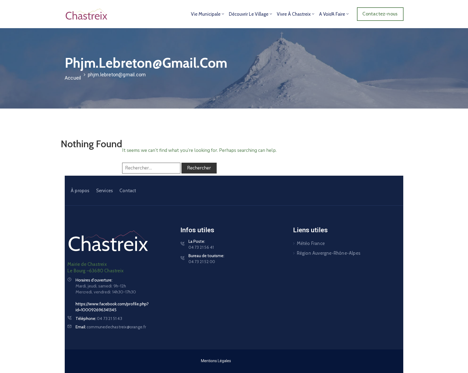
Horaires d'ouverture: (94, 280)
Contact (127, 190)
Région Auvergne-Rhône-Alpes (328, 253)
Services (104, 190)
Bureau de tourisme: (206, 258)
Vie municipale (205, 14)
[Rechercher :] (151, 168)
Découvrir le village (248, 14)
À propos (80, 190)
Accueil (73, 78)
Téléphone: (99, 318)
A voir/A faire (332, 14)
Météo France (311, 243)
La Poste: (201, 244)
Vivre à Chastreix (294, 14)
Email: (111, 327)
